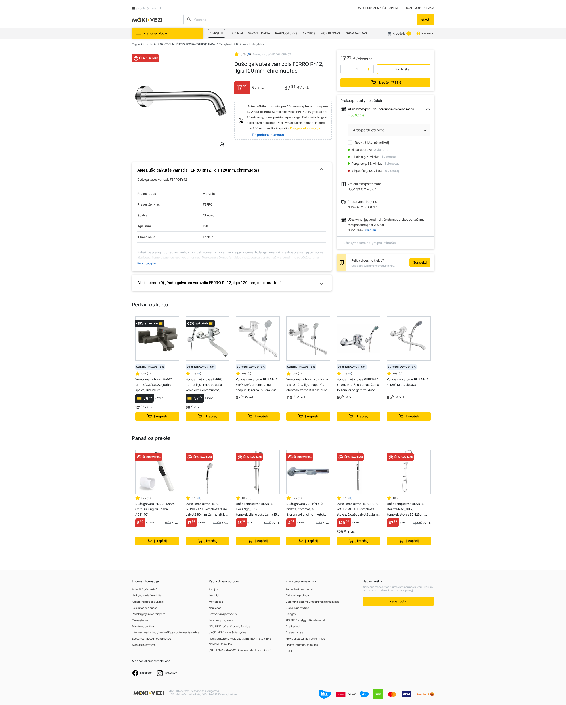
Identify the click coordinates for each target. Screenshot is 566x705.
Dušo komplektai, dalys (250, 44)
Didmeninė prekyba (297, 595)
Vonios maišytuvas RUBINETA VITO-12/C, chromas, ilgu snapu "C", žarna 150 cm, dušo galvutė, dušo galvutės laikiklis (257, 385)
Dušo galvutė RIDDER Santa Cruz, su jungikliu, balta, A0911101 (155, 509)
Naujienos (215, 608)
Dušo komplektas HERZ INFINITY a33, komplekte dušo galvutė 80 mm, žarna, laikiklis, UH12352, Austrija (207, 509)
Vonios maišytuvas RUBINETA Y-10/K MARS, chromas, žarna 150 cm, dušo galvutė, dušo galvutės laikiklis (358, 385)
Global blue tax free (297, 608)
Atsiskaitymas (294, 632)
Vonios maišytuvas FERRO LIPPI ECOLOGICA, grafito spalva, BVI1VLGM (153, 384)
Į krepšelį (389, 82)
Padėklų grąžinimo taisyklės (148, 614)
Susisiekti (420, 262)
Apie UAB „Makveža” (144, 589)
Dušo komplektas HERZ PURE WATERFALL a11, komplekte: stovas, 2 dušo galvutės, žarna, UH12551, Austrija (358, 509)
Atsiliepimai (293, 626)
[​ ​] (300, 19)
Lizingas (291, 614)
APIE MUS (395, 8)
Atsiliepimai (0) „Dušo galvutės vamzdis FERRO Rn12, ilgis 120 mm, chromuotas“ (209, 282)
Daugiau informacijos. (305, 128)
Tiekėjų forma (140, 620)
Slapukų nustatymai (144, 645)
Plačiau (370, 230)
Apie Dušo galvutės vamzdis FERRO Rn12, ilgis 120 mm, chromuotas (198, 170)
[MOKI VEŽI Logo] (148, 19)
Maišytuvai (225, 44)
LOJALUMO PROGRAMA (419, 8)
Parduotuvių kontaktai (299, 589)
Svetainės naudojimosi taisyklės (151, 638)
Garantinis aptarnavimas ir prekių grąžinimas (312, 602)
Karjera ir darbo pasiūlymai (148, 602)
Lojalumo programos (221, 620)
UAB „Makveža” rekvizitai (147, 595)
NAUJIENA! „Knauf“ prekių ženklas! (230, 626)
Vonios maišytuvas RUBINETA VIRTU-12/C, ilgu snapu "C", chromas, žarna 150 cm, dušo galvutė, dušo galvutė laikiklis (307, 385)
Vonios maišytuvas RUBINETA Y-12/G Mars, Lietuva (408, 382)
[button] (399, 33)
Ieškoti (425, 19)
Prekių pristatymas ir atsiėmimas (305, 638)
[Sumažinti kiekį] (344, 69)
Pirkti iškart (403, 69)
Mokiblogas (216, 602)
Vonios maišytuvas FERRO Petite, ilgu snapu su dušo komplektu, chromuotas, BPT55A (204, 385)
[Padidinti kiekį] (369, 69)
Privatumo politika (143, 626)
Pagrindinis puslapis (144, 44)
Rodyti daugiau (146, 263)
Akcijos (213, 589)
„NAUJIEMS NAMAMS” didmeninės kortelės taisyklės (240, 650)
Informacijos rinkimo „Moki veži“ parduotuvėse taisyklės (165, 632)
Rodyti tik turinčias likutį (371, 142)
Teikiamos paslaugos (144, 608)
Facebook (146, 672)
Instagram (170, 673)
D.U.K (289, 651)
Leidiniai (214, 595)
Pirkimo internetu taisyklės (302, 645)
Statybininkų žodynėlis (223, 614)
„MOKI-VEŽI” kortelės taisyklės (227, 632)
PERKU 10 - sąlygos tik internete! (305, 620)
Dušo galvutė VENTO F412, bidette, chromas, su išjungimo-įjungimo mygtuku (306, 509)
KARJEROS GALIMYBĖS (372, 8)
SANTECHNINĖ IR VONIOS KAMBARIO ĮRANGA (187, 44)
